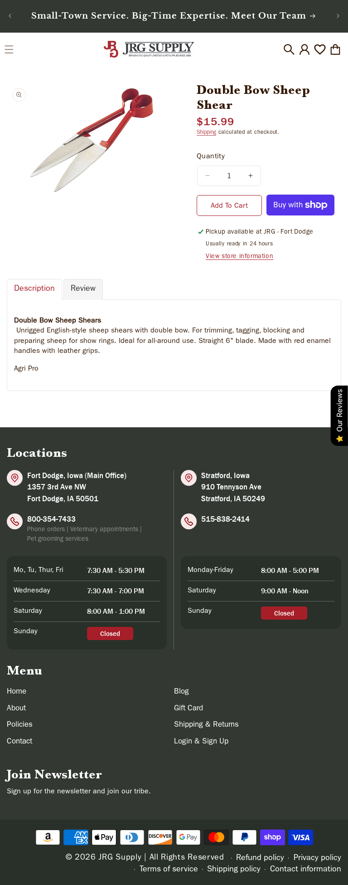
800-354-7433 (51, 518)
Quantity (211, 157)
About (16, 709)
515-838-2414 (225, 518)
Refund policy (260, 859)
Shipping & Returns (206, 725)
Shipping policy (234, 870)
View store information (239, 257)
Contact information (305, 870)
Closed (110, 633)
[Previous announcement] (10, 16)
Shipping (206, 133)
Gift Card (188, 709)
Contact (19, 742)
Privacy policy (317, 859)
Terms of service (169, 870)
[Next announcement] (338, 16)
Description (34, 289)
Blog (181, 692)
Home (16, 692)
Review (83, 289)
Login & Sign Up (201, 742)
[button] (9, 49)
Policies (20, 725)
